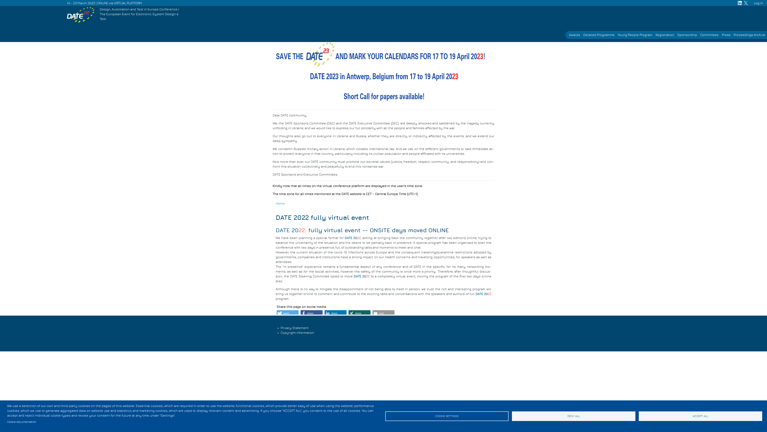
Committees (709, 35)
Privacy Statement (295, 328)
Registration (665, 35)
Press (726, 35)
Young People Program (635, 35)
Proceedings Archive (749, 35)
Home (280, 203)
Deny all (573, 416)
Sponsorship (687, 35)
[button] (288, 313)
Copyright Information (297, 332)
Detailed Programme (599, 35)
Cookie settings (446, 416)
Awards (574, 35)
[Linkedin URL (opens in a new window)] (740, 3)
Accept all (700, 416)
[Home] (81, 15)
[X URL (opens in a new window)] (746, 3)
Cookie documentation (21, 422)
